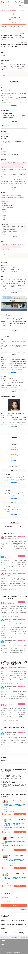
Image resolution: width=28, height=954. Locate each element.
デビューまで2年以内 (16, 246)
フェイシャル (4, 162)
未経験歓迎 (14, 244)
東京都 (12, 937)
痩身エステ (15, 162)
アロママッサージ (20, 167)
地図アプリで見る (5, 125)
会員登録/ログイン (19, 26)
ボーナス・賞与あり (5, 201)
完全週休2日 (4, 151)
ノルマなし (12, 195)
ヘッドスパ (4, 171)
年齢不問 (9, 246)
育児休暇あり (21, 197)
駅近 (23, 244)
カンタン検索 (14, 905)
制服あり (15, 197)
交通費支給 (4, 215)
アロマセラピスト (12, 169)
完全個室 (3, 244)
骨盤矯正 (24, 169)
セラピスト (7, 937)
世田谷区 (15, 937)
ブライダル (10, 162)
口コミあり (23, 33)
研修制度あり (10, 197)
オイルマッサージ (5, 169)
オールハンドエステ (22, 162)
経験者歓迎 (19, 244)
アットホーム (4, 246)
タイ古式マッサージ (11, 167)
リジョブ (2, 937)
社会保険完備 (18, 195)
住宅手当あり (4, 197)
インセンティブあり (5, 195)
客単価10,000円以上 (5, 249)
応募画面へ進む (20, 814)
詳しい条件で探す (22, 909)
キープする (15, 22)
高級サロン (8, 244)
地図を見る (14, 121)
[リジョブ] (5, 2)
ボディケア (19, 169)
